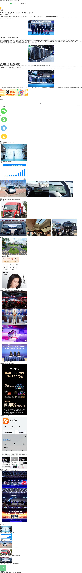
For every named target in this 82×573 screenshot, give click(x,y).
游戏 (6, 0)
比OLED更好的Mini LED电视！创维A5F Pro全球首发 (7, 363)
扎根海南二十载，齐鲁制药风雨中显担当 (7, 255)
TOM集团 (1, 571)
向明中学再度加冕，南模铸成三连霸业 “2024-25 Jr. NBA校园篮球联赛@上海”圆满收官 (11, 290)
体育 (4, 0)
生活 (8, 0)
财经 (12, 0)
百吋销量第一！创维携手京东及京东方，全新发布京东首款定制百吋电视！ (10, 470)
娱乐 (3, 0)
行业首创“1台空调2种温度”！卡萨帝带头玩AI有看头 (7, 142)
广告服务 (4, 571)
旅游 (7, 0)
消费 (15, 0)
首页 (0, 0)
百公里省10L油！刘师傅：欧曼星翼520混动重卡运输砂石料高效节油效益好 (10, 199)
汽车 (17, 0)
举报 (0, 98)
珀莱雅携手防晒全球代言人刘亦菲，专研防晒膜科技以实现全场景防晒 (11, 288)
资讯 (2, 0)
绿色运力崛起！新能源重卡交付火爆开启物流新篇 (6, 161)
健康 (14, 0)
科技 (18, 0)
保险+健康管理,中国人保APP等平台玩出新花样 (8, 269)
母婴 (10, 0)
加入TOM (6, 571)
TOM (2, 14)
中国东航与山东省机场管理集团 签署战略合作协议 (8, 361)
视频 (11, 0)
